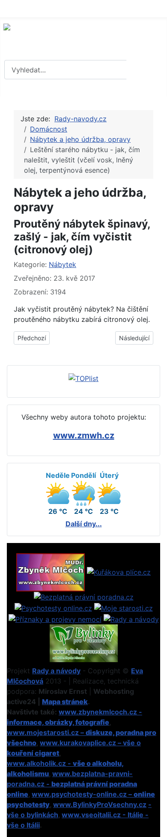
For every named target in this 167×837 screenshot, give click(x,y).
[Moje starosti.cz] (123, 607)
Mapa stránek (65, 701)
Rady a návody (56, 670)
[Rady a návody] (131, 618)
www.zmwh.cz (83, 435)
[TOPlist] (83, 377)
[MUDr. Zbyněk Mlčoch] (50, 571)
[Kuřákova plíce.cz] (119, 571)
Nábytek (62, 264)
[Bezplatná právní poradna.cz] (84, 596)
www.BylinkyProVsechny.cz (99, 804)
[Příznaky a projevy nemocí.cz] (55, 618)
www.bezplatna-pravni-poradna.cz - (72, 783)
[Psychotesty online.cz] (53, 607)
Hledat (145, 70)
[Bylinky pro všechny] (84, 642)
